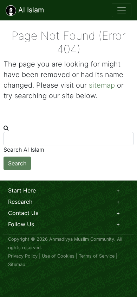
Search (17, 163)
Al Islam (30, 10)
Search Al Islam (24, 149)
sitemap (102, 85)
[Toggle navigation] (121, 10)
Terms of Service (97, 256)
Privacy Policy (23, 256)
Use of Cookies (58, 256)
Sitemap (16, 264)
